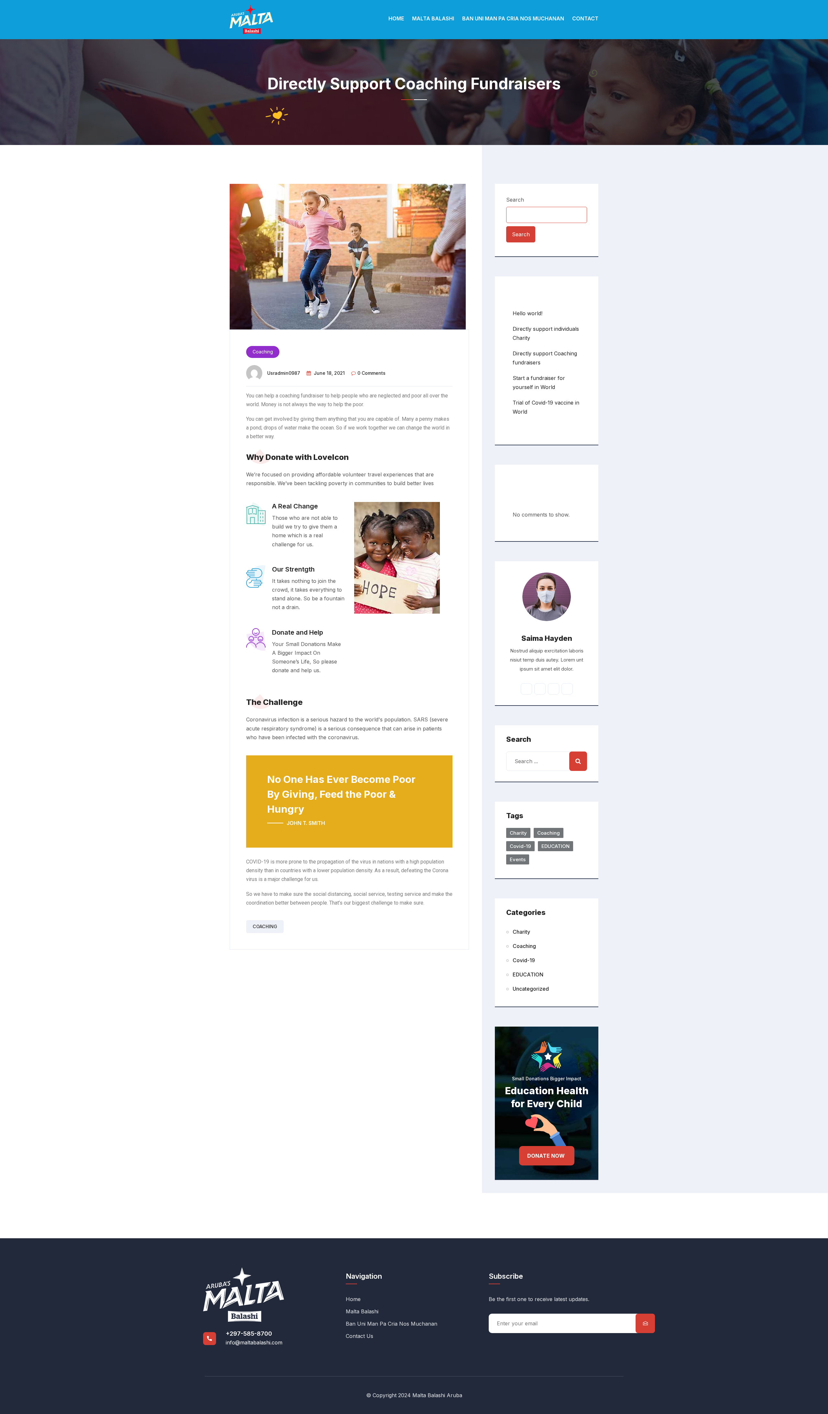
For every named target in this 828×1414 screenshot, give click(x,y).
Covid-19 (520, 846)
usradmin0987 (283, 373)
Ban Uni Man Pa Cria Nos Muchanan (391, 1323)
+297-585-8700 (249, 1333)
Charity (518, 833)
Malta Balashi (433, 18)
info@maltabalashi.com (254, 1342)
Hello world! (527, 313)
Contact (585, 18)
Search (515, 199)
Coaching (263, 351)
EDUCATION (555, 846)
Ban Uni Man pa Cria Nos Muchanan (513, 18)
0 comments (371, 373)
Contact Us (359, 1336)
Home (396, 18)
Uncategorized (531, 988)
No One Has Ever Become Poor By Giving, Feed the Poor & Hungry (341, 794)
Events (518, 859)
